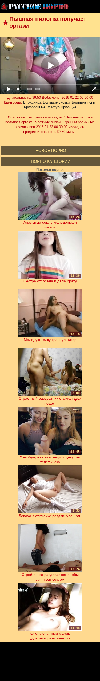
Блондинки (32, 102)
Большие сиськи (56, 102)
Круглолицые (34, 107)
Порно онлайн (34, 7)
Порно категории (50, 161)
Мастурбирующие (61, 107)
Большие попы (83, 102)
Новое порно (50, 150)
